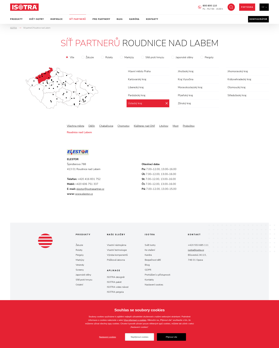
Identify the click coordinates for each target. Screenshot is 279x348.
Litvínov (163, 126)
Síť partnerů (77, 19)
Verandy (80, 264)
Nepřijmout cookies (139, 337)
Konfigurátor (258, 19)
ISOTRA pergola (115, 292)
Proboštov (189, 126)
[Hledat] (231, 7)
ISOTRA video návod (117, 287)
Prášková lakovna (116, 260)
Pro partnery (101, 19)
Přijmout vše (171, 337)
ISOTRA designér (116, 277)
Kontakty (152, 19)
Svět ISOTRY (36, 19)
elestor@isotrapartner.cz (90, 189)
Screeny (80, 269)
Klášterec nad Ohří (144, 126)
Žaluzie (90, 57)
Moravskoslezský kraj (190, 87)
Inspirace (56, 19)
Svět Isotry (150, 245)
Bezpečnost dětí (153, 260)
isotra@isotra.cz (196, 250)
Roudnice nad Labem (79, 132)
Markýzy (129, 57)
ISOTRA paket (114, 282)
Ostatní (79, 284)
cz (263, 7)
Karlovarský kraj (137, 79)
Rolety (109, 57)
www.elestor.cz (84, 194)
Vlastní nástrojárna (116, 245)
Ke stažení (150, 250)
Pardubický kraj (136, 95)
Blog (120, 19)
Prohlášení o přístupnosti (157, 274)
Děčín (91, 126)
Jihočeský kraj (185, 71)
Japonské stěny (184, 57)
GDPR (148, 269)
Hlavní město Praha (139, 71)
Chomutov (123, 126)
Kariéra (134, 19)
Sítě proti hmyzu (154, 57)
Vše (72, 57)
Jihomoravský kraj (238, 71)
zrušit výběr (166, 103)
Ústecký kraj (135, 103)
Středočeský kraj (237, 95)
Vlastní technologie (117, 250)
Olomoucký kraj (236, 87)
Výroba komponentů (117, 255)
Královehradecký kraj (239, 79)
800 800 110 (210, 5)
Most (175, 126)
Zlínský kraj (184, 103)
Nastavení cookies (154, 284)
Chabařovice (106, 126)
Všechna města (75, 126)
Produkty (16, 19)
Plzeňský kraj (185, 95)
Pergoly (209, 57)
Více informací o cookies (135, 320)
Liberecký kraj (136, 87)
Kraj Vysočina (185, 79)
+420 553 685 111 (198, 245)
